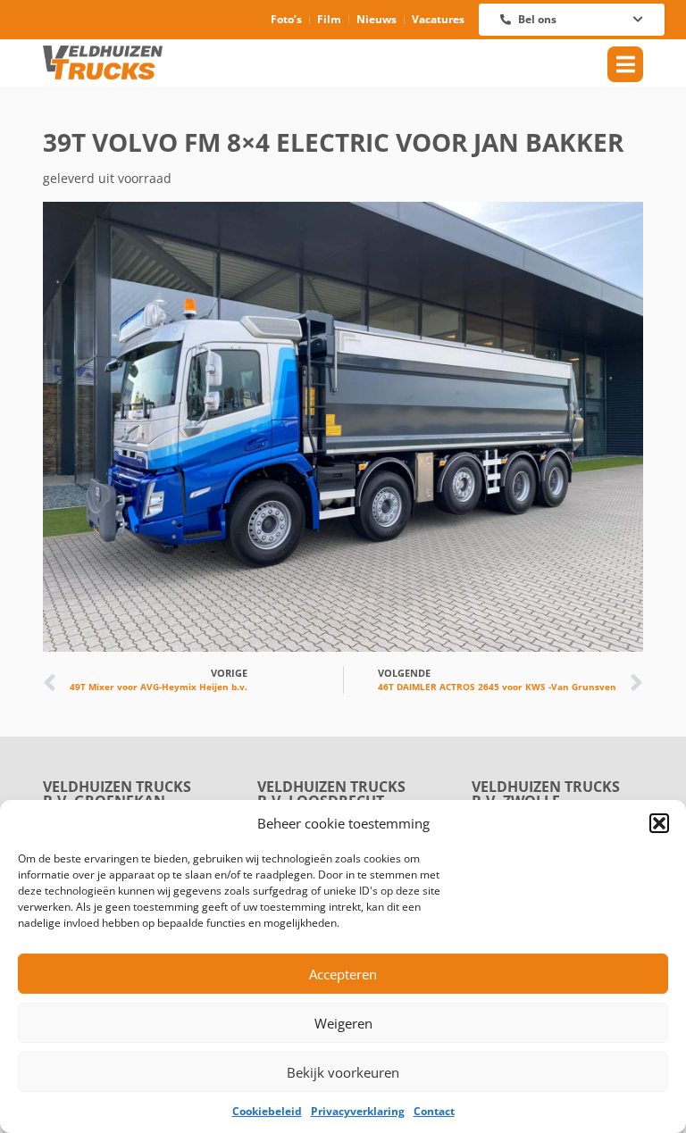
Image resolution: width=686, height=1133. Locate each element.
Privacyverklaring (358, 1111)
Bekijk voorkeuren (343, 1072)
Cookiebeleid (267, 1111)
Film (329, 19)
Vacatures (438, 19)
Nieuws (376, 19)
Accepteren (343, 974)
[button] (659, 823)
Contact (434, 1111)
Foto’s (286, 19)
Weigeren (343, 1023)
